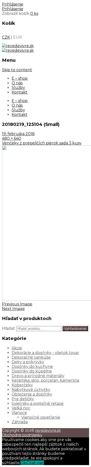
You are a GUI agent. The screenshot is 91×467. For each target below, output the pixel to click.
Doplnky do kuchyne (32, 366)
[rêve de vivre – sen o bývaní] (18, 45)
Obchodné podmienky (22, 435)
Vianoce (19, 412)
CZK (6, 37)
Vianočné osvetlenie (40, 417)
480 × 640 (11, 138)
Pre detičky (23, 399)
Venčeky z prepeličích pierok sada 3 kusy (42, 143)
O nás (17, 83)
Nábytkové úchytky (31, 389)
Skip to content (17, 70)
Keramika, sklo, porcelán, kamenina (45, 380)
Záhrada (20, 422)
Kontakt (19, 92)
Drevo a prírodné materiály (38, 375)
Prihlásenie (12, 4)
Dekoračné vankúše (31, 357)
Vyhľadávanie (75, 328)
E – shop (20, 78)
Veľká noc (21, 408)
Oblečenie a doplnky (32, 394)
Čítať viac (35, 462)
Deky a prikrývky (28, 362)
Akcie (17, 348)
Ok (23, 462)
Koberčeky (22, 385)
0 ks (34, 13)
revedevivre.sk (48, 430)
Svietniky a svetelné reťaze (38, 403)
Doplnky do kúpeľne (32, 371)
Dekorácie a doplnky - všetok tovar (45, 352)
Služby (18, 87)
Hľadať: (9, 328)
